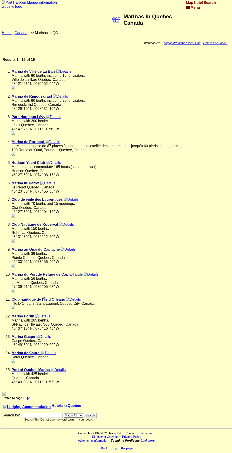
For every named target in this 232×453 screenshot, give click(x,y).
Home (7, 33)
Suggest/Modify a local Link (182, 43)
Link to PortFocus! (215, 43)
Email (140, 433)
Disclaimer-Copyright (105, 436)
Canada (20, 33)
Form (151, 433)
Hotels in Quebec (66, 406)
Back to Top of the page (117, 448)
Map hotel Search (201, 3)
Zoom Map (116, 19)
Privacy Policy (131, 436)
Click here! (147, 440)
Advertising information (93, 440)
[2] (29, 398)
